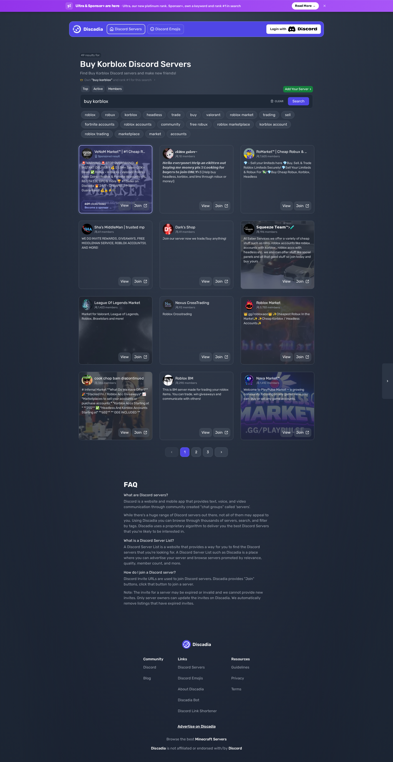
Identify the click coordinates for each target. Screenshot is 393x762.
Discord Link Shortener (197, 711)
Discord (149, 667)
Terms (236, 689)
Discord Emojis (190, 678)
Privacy (237, 678)
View (125, 205)
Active (98, 89)
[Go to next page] (221, 452)
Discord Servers (191, 667)
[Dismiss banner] (325, 6)
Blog (147, 678)
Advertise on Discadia (197, 726)
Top (85, 89)
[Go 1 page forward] (386, 381)
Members (115, 89)
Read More (305, 6)
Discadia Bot (188, 700)
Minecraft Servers (211, 739)
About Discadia (191, 689)
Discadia (158, 748)
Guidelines (240, 667)
